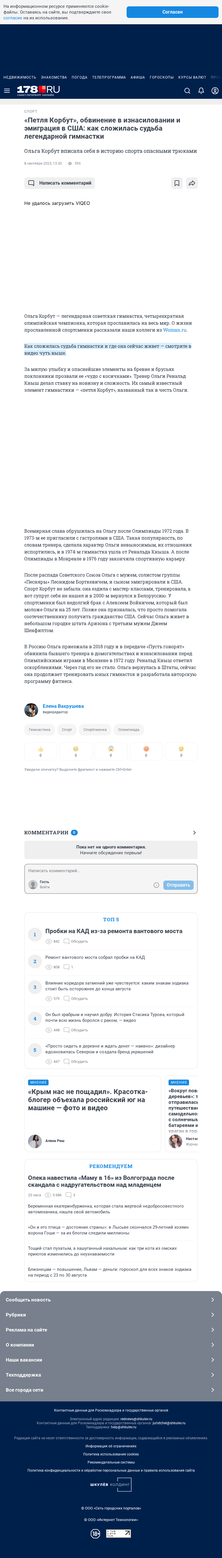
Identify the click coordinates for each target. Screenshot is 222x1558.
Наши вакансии (24, 1360)
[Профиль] (215, 91)
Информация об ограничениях (111, 1446)
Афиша (138, 77)
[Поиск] (187, 91)
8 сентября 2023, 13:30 (43, 163)
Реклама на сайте (26, 1330)
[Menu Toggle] (7, 91)
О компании (20, 1345)
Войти (45, 887)
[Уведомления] (201, 91)
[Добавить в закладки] (177, 183)
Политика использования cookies (111, 1454)
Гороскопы (162, 77)
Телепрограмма (109, 77)
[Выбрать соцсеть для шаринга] (192, 183)
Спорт (67, 729)
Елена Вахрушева (63, 706)
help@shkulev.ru (123, 1427)
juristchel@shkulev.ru (169, 1423)
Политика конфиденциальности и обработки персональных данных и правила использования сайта (111, 1470)
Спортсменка (95, 729)
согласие (12, 18)
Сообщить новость (28, 1300)
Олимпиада (128, 729)
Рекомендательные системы (111, 1462)
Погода (80, 77)
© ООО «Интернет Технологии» (111, 1520)
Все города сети (24, 1390)
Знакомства (54, 77)
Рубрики (16, 1315)
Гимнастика (39, 729)
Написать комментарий (65, 183)
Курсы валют (192, 77)
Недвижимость (19, 77)
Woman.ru (174, 330)
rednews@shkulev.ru (136, 1419)
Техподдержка (23, 1375)
